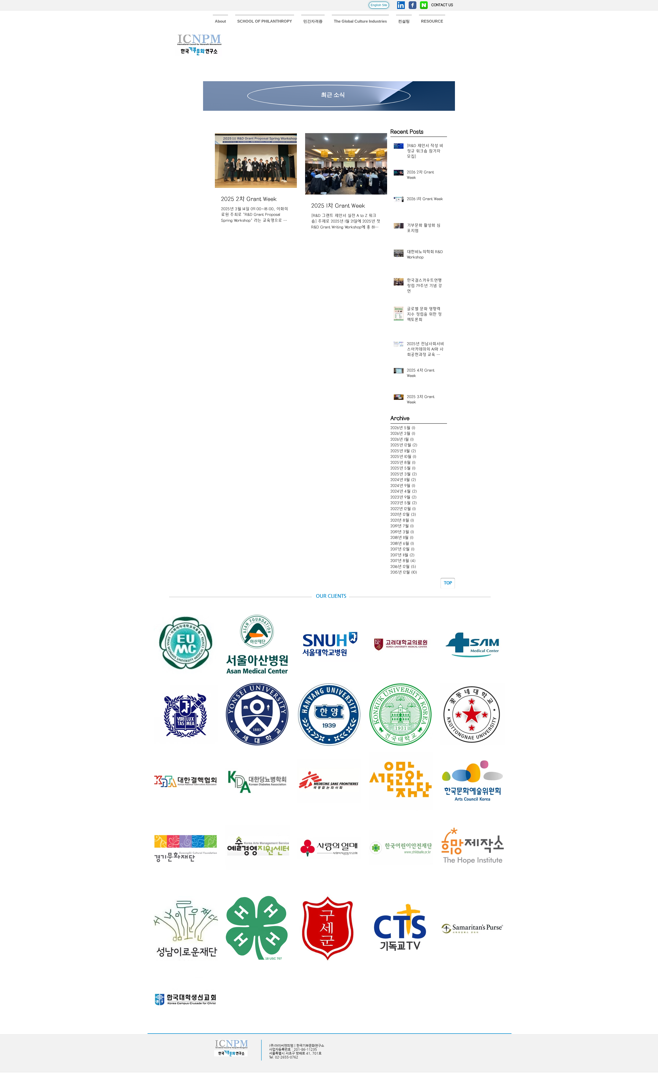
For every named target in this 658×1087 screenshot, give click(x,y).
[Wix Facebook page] (412, 5)
